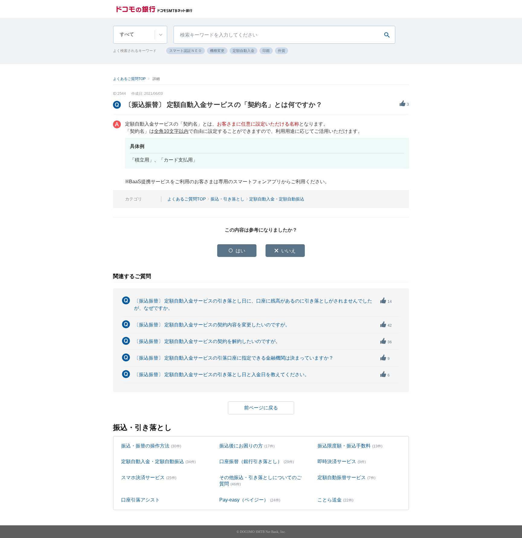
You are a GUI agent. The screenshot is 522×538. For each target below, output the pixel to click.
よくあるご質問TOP (129, 79)
